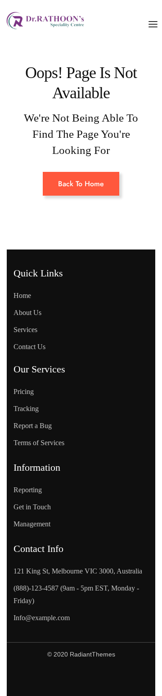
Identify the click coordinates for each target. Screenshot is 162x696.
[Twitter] (61, 678)
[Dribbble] (134, 678)
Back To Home (81, 184)
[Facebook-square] (24, 678)
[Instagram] (97, 678)
